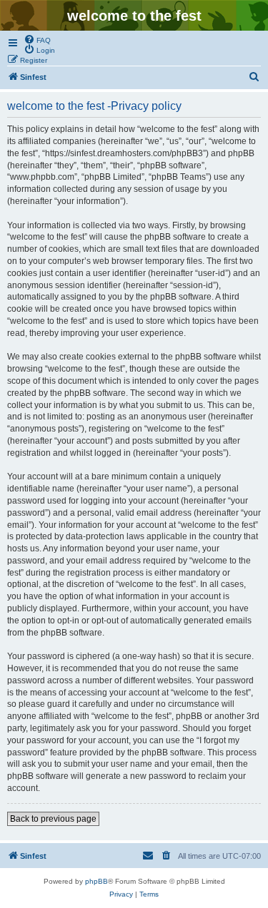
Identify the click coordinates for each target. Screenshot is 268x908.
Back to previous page (53, 819)
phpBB (96, 881)
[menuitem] (37, 39)
